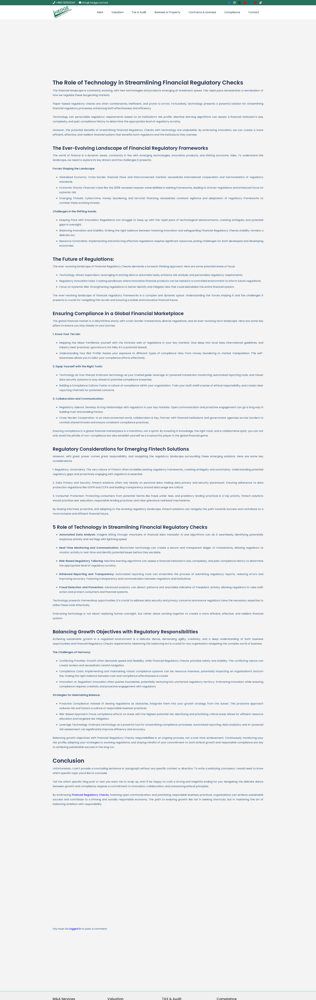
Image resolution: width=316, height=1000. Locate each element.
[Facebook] (229, 2)
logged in (75, 929)
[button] (104, 12)
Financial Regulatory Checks (90, 795)
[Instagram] (234, 2)
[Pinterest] (255, 2)
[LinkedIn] (250, 2)
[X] (239, 2)
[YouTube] (245, 2)
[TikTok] (260, 2)
